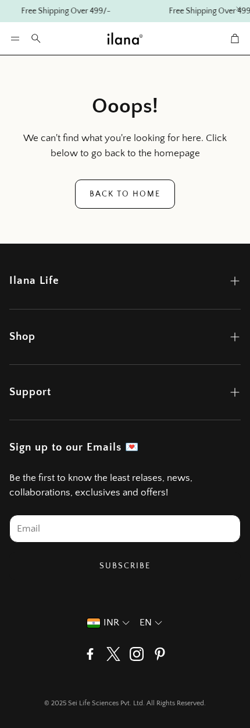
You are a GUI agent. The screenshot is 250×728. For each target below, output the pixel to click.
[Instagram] (137, 654)
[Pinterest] (160, 654)
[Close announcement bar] (238, 8)
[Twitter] (113, 654)
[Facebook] (90, 654)
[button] (15, 38)
